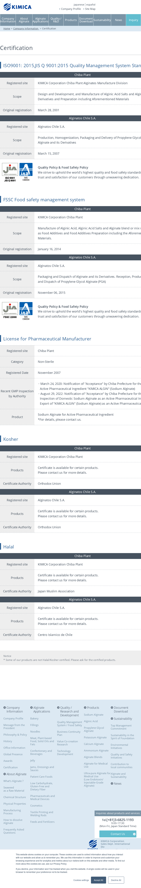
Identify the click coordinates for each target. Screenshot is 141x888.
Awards (7, 760)
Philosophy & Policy (15, 734)
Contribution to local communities (121, 765)
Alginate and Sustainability (119, 775)
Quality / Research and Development (69, 711)
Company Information (26, 28)
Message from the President (14, 726)
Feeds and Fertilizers (42, 821)
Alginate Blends (93, 757)
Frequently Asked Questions (13, 831)
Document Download (121, 709)
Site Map (90, 9)
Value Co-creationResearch (67, 743)
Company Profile (71, 9)
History (7, 741)
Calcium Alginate (94, 743)
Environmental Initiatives (119, 746)
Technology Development (65, 752)
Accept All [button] (98, 880)
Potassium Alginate (95, 737)
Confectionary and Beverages (41, 752)
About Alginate (16, 774)
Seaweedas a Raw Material (13, 789)
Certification (10, 767)
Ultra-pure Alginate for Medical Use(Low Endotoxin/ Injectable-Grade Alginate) (97, 779)
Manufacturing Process (12, 812)
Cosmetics (36, 805)
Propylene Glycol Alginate (94, 729)
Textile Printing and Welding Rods (41, 814)
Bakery (34, 718)
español (90, 4)
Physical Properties (14, 803)
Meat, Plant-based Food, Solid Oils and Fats (42, 741)
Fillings (34, 724)
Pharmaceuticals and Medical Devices (42, 797)
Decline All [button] (116, 880)
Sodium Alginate (93, 714)
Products (93, 708)
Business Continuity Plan (68, 733)
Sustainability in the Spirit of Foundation (122, 737)
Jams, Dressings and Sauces (42, 768)
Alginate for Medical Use (96, 765)
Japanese (79, 4)
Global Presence (13, 754)
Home (6, 28)
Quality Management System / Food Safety (69, 723)
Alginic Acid (91, 721)
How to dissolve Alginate (12, 821)
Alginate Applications (41, 709)
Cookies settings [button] (81, 880)
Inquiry (133, 20)
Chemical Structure (14, 797)
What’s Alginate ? (13, 780)
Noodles (35, 731)
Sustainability (123, 719)
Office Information (14, 747)
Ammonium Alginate (96, 750)
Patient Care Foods (41, 776)
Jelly (32, 760)
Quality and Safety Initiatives (121, 756)
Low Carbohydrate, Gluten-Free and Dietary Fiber (41, 786)
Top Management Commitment (121, 727)
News (118, 784)
